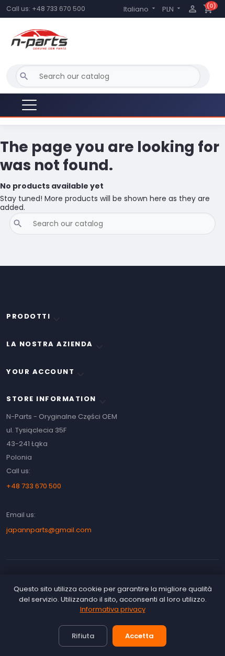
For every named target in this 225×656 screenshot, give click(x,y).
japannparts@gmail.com (49, 530)
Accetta (139, 636)
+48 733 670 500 (58, 8)
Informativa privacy (112, 609)
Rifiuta (83, 636)
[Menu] (29, 105)
